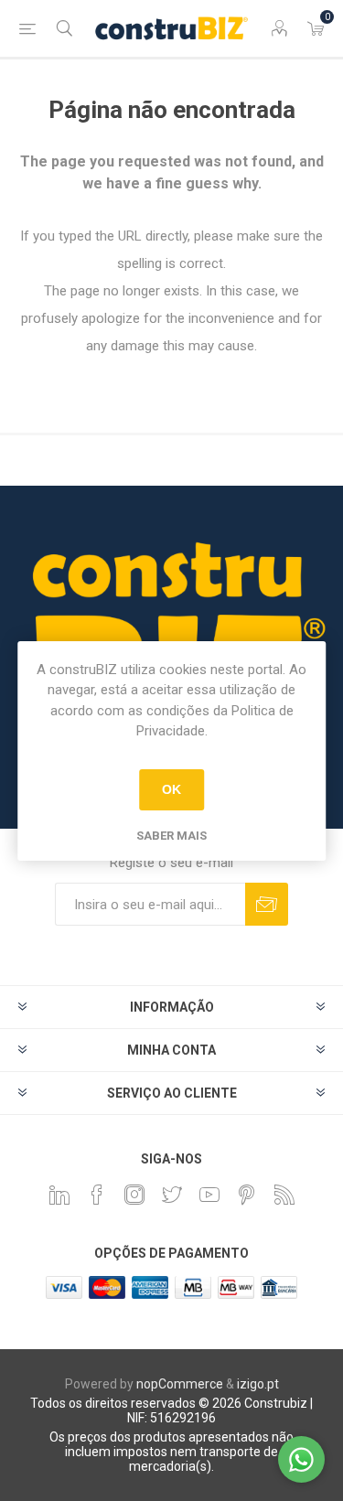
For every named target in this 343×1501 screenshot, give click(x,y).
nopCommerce (179, 1384)
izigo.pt (258, 1384)
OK (171, 789)
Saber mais (171, 835)
